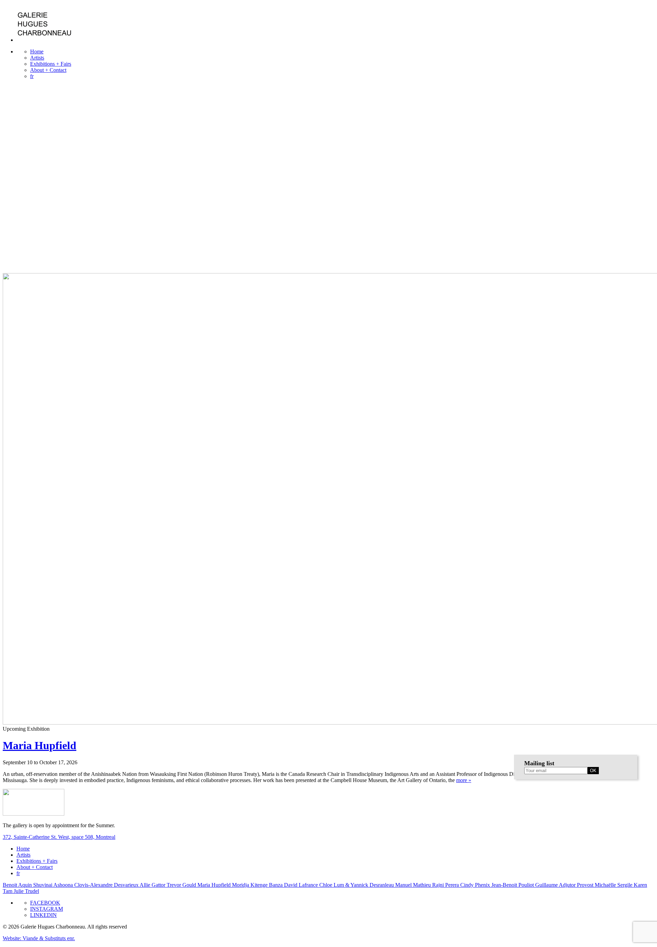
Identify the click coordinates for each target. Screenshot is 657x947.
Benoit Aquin (18, 885)
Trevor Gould (182, 885)
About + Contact (48, 70)
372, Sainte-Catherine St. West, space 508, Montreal (59, 837)
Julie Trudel (26, 891)
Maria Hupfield (39, 745)
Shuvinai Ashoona (53, 885)
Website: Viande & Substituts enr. (39, 938)
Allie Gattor (153, 885)
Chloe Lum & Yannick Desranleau (357, 885)
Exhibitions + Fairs (50, 64)
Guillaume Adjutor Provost (565, 885)
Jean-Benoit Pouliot (513, 885)
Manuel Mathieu (413, 885)
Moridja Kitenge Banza (258, 885)
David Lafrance (301, 885)
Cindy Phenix (475, 885)
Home (36, 51)
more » (463, 780)
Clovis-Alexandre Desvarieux (107, 885)
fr (32, 76)
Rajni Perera (446, 885)
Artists (37, 58)
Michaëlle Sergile (614, 885)
